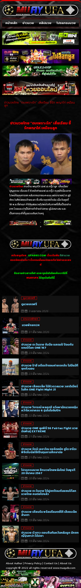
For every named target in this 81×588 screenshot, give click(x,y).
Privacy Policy (33, 563)
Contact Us (51, 563)
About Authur (14, 563)
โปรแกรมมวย (66, 23)
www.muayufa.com (64, 568)
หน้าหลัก (11, 23)
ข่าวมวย (28, 23)
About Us (65, 563)
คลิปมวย (45, 23)
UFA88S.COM (37, 255)
